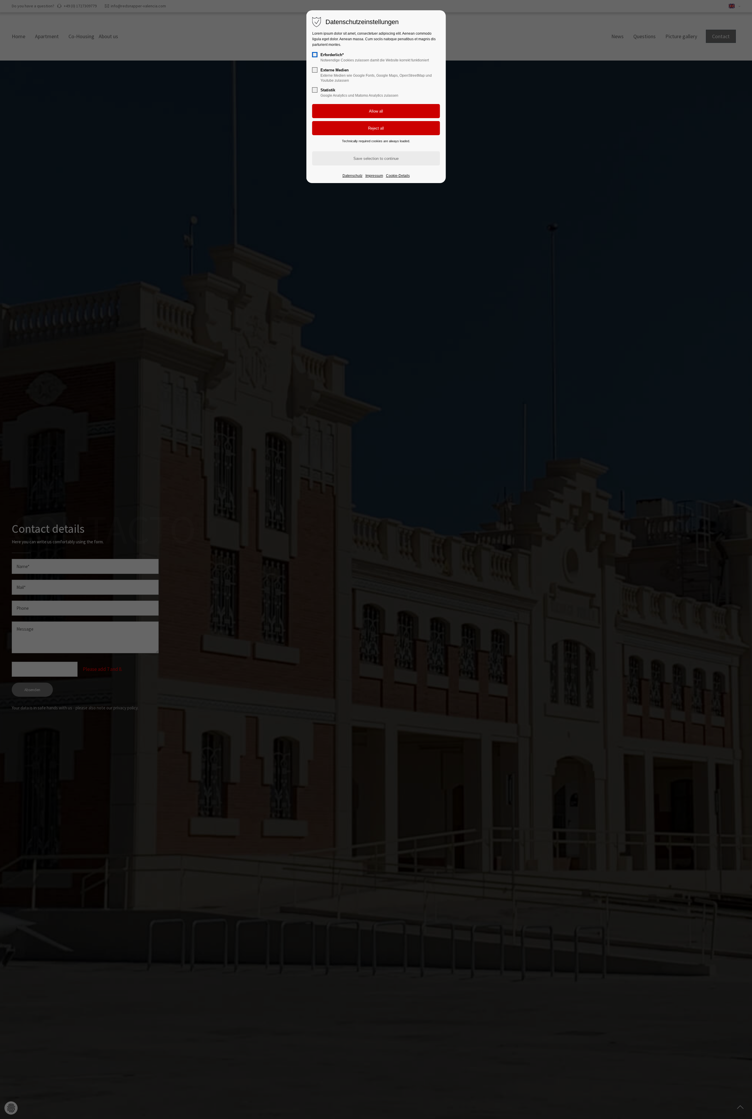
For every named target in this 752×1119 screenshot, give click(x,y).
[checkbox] (315, 54)
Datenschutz (352, 176)
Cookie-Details (398, 176)
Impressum (374, 176)
